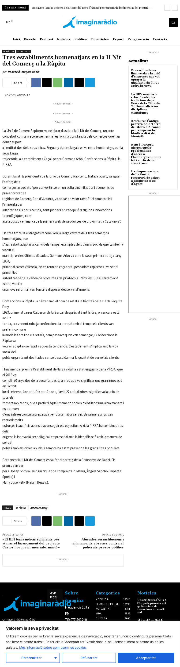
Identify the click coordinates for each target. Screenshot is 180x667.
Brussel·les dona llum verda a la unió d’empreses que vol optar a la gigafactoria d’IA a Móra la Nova (145, 78)
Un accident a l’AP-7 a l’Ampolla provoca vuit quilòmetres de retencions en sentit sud (151, 606)
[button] (173, 22)
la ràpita (21, 507)
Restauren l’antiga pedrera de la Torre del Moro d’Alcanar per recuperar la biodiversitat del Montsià (145, 128)
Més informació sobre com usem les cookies (52, 647)
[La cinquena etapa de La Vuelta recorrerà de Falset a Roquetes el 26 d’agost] (169, 175)
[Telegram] (90, 82)
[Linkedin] (68, 82)
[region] (90, 644)
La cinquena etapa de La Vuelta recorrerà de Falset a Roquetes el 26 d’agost (145, 178)
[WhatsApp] (57, 82)
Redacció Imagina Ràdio (23, 72)
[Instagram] (156, 22)
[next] (175, 8)
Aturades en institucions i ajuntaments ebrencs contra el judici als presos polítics (98, 543)
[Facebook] (150, 22)
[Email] (79, 82)
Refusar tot (89, 658)
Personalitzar (31, 658)
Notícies (8, 51)
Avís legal (53, 595)
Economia (23, 51)
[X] (163, 22)
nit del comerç (38, 507)
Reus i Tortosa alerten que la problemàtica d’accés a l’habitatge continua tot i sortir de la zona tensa (91, 8)
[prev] (167, 8)
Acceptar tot (146, 658)
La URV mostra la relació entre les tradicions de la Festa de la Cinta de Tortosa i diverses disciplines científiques (145, 104)
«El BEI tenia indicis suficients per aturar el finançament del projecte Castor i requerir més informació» (31, 543)
